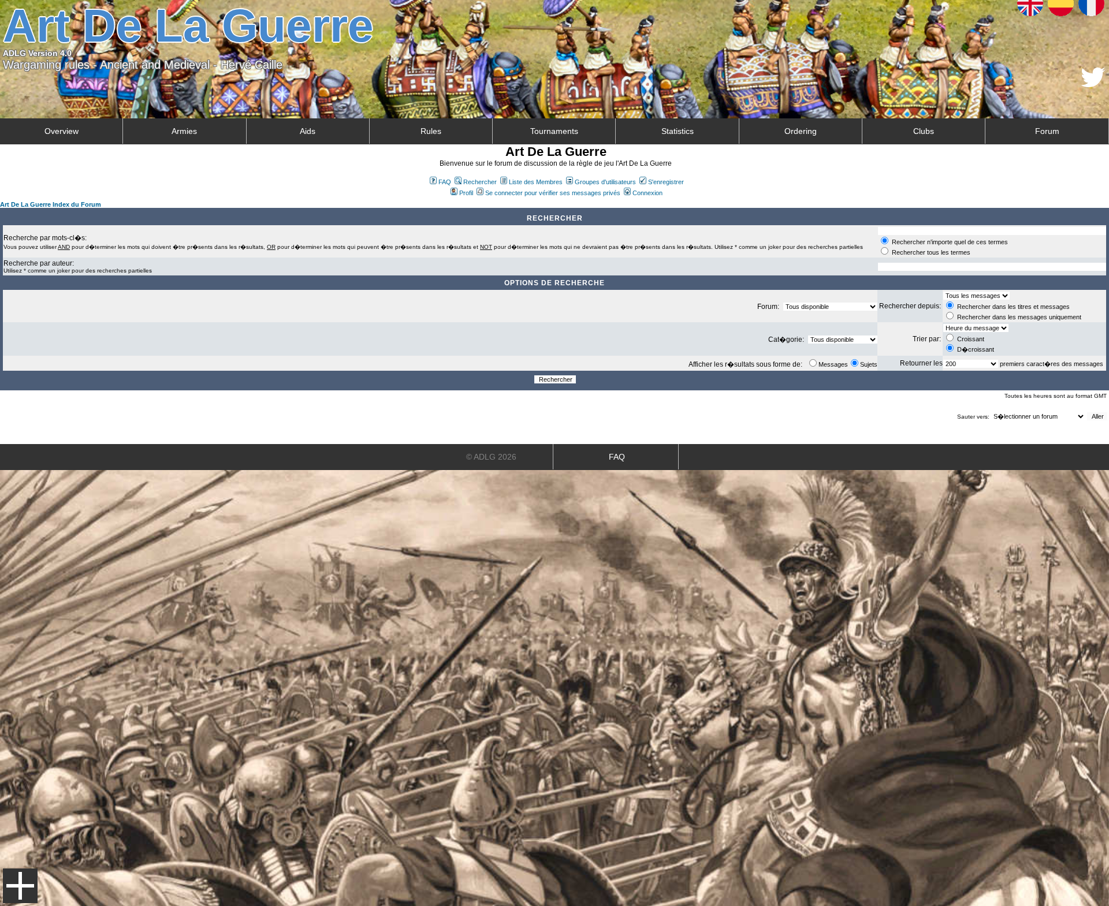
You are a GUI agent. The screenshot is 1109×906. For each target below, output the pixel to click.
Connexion (647, 192)
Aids (307, 131)
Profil (466, 192)
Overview (61, 131)
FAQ (444, 181)
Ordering (800, 131)
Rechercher (480, 181)
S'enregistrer (666, 181)
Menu (20, 885)
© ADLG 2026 (491, 456)
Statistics (677, 131)
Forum (1047, 131)
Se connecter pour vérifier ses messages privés (552, 192)
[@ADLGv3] (1093, 84)
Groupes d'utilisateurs (605, 181)
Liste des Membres (536, 181)
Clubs (923, 131)
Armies (184, 131)
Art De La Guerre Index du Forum (50, 204)
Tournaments (554, 131)
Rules (430, 131)
